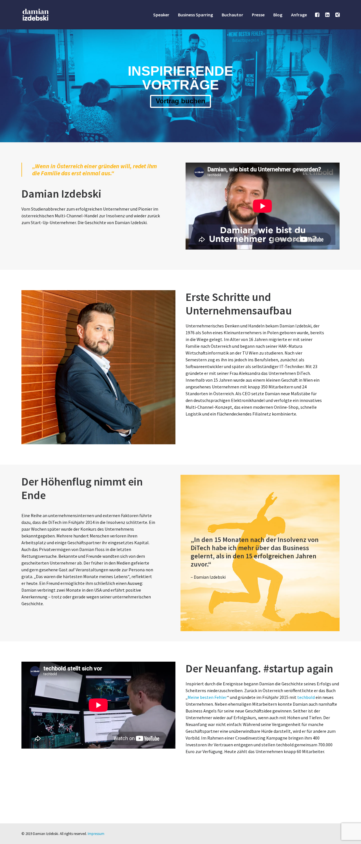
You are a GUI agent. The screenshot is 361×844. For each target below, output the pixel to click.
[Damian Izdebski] (35, 15)
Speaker (161, 15)
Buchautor (232, 15)
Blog (277, 15)
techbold (306, 697)
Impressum (96, 833)
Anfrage (299, 15)
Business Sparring (195, 15)
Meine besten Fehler (207, 697)
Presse (258, 15)
